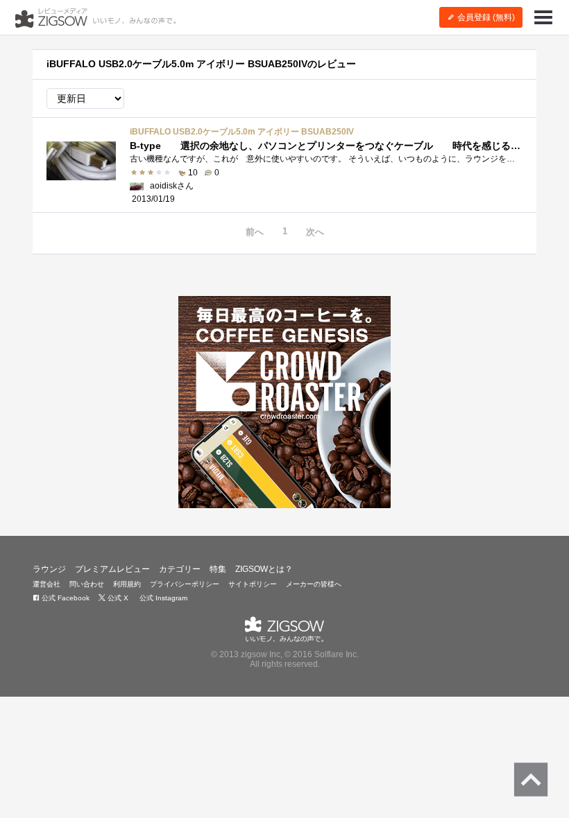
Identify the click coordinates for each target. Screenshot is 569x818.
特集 (218, 569)
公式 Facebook (65, 598)
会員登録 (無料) (485, 17)
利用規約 (127, 584)
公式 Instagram (162, 598)
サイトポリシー (252, 584)
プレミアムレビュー (112, 569)
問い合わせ (86, 584)
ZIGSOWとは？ (264, 569)
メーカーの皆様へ (313, 584)
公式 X (116, 598)
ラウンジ (49, 569)
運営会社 (46, 584)
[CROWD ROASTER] (284, 402)
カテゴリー (180, 569)
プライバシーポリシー (184, 584)
